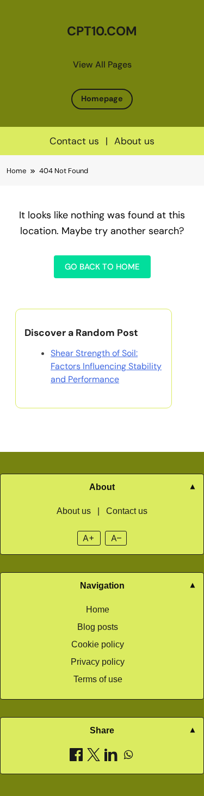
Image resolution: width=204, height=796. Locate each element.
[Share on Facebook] (76, 756)
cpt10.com (102, 31)
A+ (89, 537)
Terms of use (97, 679)
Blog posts (97, 627)
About (102, 487)
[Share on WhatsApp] (128, 756)
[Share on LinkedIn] (111, 756)
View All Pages (102, 64)
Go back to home (102, 266)
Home (97, 609)
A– (116, 537)
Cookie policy (97, 644)
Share (102, 730)
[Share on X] (93, 756)
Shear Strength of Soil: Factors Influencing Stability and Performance (106, 366)
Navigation (102, 585)
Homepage (102, 98)
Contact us (74, 141)
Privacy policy (98, 661)
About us (134, 141)
